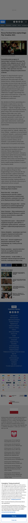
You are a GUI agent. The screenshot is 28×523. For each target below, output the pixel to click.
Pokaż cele (14, 520)
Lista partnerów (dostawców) (8, 512)
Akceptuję (14, 516)
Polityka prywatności (16, 499)
